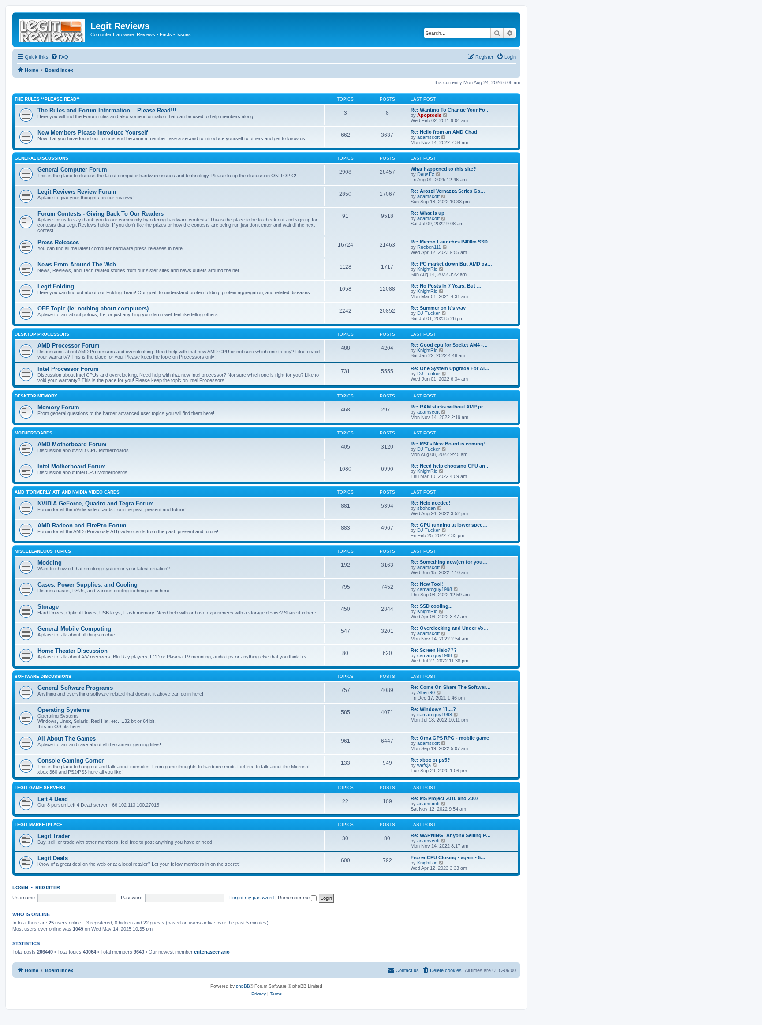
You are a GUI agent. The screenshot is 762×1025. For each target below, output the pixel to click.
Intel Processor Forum (68, 369)
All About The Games (66, 738)
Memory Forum (58, 407)
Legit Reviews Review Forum (76, 191)
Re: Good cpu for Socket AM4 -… (449, 345)
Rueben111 (429, 247)
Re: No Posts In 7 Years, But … (446, 285)
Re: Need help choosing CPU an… (450, 465)
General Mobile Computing (74, 628)
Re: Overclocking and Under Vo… (449, 628)
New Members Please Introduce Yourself (92, 132)
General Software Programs (75, 688)
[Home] (52, 29)
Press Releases (58, 242)
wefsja (424, 765)
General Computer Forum (72, 169)
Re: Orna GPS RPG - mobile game (450, 738)
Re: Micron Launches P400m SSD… (452, 241)
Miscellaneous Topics (43, 551)
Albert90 (426, 692)
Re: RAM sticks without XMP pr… (449, 406)
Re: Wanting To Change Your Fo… (450, 109)
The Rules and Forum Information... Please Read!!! (106, 110)
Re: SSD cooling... (431, 606)
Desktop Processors (42, 334)
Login (20, 887)
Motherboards (33, 432)
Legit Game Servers (40, 787)
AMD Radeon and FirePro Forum (82, 525)
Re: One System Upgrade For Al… (450, 368)
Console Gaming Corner (70, 760)
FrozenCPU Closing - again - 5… (448, 857)
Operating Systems (63, 710)
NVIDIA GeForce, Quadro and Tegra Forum (95, 503)
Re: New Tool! (427, 584)
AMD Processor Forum (68, 345)
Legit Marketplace (39, 824)
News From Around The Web (76, 264)
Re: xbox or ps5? (430, 760)
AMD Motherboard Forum (72, 444)
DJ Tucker (428, 313)
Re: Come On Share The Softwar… (451, 687)
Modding (49, 562)
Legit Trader (53, 836)
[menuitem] (59, 57)
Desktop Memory (36, 395)
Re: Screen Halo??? (434, 650)
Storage (48, 606)
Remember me (294, 897)
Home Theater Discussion (72, 650)
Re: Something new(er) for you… (449, 562)
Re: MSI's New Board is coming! (448, 443)
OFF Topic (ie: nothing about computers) (93, 308)
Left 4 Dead (52, 799)
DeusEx (425, 174)
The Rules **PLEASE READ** (47, 99)
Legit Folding (55, 286)
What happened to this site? (443, 169)
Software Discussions (43, 676)
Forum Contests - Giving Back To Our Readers (100, 213)
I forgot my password (251, 897)
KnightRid (427, 269)
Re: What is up (427, 213)
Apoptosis (429, 115)
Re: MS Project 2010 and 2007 (444, 798)
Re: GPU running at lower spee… (449, 524)
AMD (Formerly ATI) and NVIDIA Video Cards (67, 492)
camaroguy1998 (434, 589)
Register (47, 887)
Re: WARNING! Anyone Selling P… (451, 835)
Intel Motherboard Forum (71, 466)
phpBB (243, 986)
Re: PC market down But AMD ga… (451, 263)
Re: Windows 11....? (433, 709)
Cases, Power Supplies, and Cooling (87, 584)
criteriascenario (212, 951)
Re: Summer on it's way (438, 307)
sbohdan (426, 508)
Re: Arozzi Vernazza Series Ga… (448, 191)
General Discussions (41, 158)
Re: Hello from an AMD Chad (444, 132)
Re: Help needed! (431, 502)
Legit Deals (52, 858)
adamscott (428, 137)
